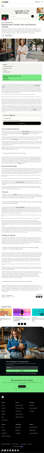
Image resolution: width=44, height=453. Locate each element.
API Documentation (33, 408)
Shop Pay (4, 430)
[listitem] (22, 315)
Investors (3, 408)
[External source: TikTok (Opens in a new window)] (13, 450)
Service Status (4, 420)
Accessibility (18, 433)
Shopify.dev (31, 405)
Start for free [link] (22, 123)
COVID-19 (15, 194)
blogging (35, 109)
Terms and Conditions (25, 373)
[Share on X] (39, 297)
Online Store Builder (33, 427)
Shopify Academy (19, 414)
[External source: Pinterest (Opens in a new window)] (18, 450)
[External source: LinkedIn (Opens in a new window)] (15, 450)
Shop (3, 427)
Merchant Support (19, 405)
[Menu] (42, 2)
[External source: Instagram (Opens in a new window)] (10, 450)
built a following (25, 131)
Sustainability (18, 427)
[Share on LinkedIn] (41, 297)
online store (15, 139)
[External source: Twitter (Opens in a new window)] (5, 450)
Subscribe (22, 370)
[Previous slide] (19, 324)
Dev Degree (31, 411)
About (3, 405)
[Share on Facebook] (37, 297)
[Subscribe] (32, 16)
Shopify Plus (4, 433)
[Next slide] (25, 324)
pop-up (19, 163)
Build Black (18, 430)
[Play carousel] (22, 324)
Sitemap (29, 444)
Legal (3, 417)
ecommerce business (20, 207)
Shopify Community (19, 417)
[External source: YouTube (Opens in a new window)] (7, 450)
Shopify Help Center (20, 408)
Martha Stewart (25, 133)
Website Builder (32, 430)
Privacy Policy (33, 373)
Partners (3, 411)
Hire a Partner (18, 411)
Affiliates (3, 414)
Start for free (37, 1)
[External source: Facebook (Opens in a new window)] (2, 450)
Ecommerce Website (33, 433)
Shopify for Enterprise (6, 436)
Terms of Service (15, 444)
